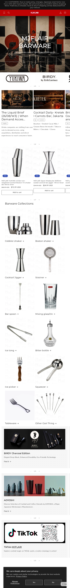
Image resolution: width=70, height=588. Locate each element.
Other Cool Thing (44, 423)
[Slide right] (39, 86)
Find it (6, 461)
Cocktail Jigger (13, 277)
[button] (4, 13)
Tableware (10, 423)
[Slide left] (31, 86)
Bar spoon (10, 314)
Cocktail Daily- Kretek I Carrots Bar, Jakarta (49, 114)
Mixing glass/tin (44, 314)
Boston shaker (43, 241)
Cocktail (41, 120)
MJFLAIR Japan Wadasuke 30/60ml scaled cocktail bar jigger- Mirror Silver (49, 182)
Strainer (39, 277)
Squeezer (40, 387)
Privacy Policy (21, 576)
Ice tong (9, 350)
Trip (68, 123)
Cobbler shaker (13, 241)
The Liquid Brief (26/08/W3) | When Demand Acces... (15, 116)
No (53, 582)
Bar (35, 120)
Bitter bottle (42, 350)
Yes (34, 582)
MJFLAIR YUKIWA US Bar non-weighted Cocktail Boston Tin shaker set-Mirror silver (16, 182)
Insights (5, 123)
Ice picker (10, 387)
